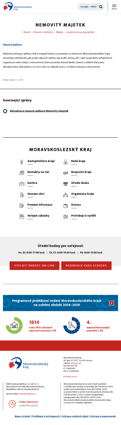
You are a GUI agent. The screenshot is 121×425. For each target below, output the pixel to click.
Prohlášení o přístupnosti (46, 416)
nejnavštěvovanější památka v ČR (98, 326)
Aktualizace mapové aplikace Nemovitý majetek (39, 111)
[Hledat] (100, 6)
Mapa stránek (22, 416)
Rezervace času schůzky (86, 265)
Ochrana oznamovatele (103, 416)
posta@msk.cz (32, 384)
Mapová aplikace (12, 44)
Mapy (59, 32)
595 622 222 (76, 363)
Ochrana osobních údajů (75, 416)
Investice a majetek (80, 32)
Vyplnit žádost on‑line (34, 265)
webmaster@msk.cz (27, 393)
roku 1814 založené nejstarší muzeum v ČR (42, 326)
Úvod (26, 32)
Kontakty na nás (70, 376)
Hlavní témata (43, 32)
